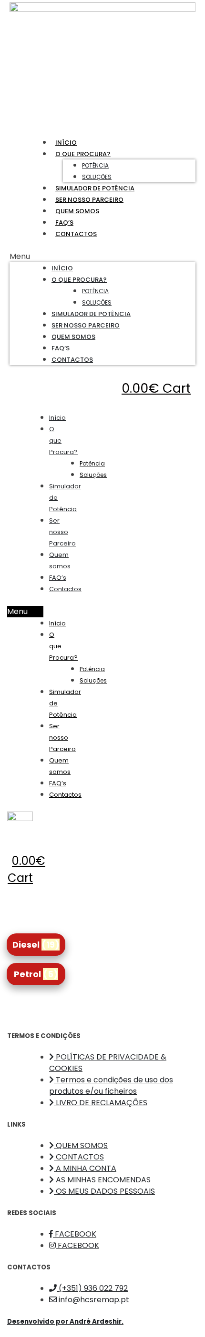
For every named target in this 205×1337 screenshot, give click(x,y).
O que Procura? (83, 153)
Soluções (97, 177)
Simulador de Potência (94, 188)
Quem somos (77, 211)
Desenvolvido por (65, 1321)
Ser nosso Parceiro (89, 199)
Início (66, 142)
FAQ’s (64, 222)
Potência (95, 165)
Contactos (76, 233)
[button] (102, 256)
